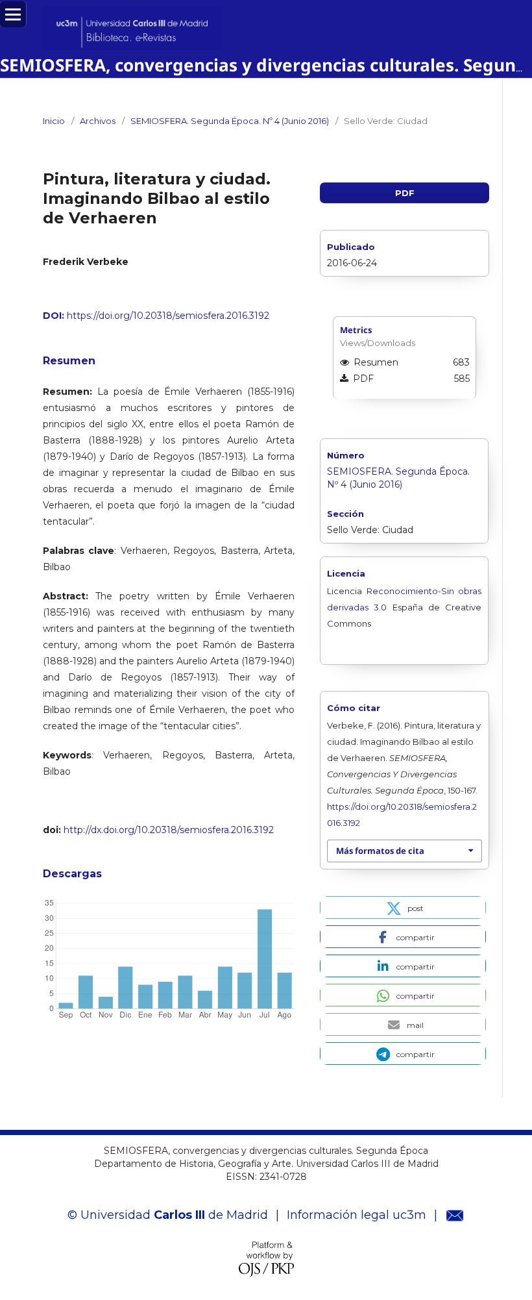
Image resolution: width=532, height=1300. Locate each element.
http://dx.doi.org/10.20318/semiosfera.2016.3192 (169, 830)
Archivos (97, 121)
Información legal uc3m (356, 1214)
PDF (405, 193)
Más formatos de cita (380, 850)
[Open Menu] (13, 14)
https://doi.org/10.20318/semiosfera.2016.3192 (168, 315)
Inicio (54, 121)
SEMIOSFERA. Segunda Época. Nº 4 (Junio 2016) (229, 121)
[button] (403, 907)
